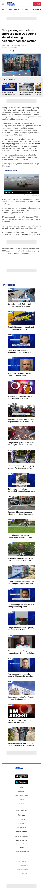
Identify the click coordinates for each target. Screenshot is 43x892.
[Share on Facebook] (8, 51)
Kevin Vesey (6, 45)
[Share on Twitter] (10, 51)
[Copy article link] (13, 51)
